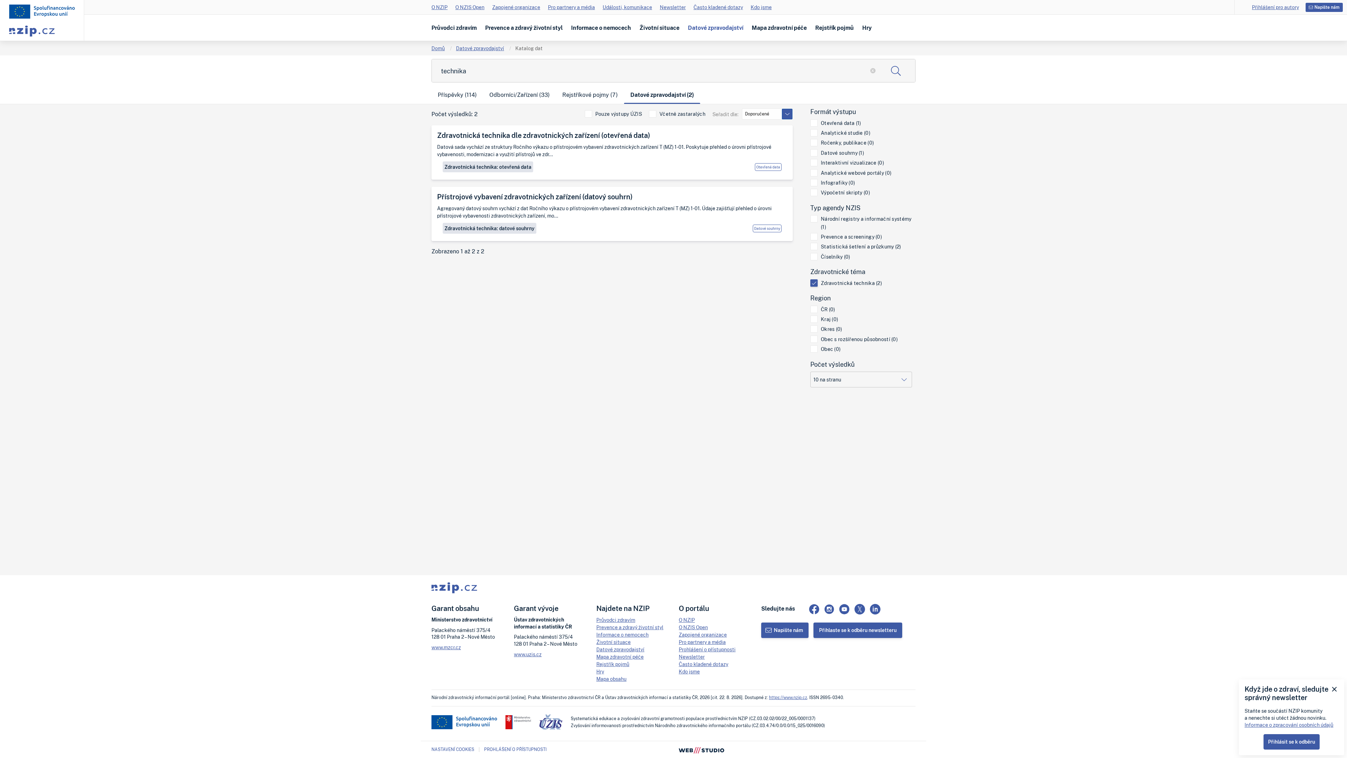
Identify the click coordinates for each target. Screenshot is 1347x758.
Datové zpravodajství (715, 27)
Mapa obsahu (611, 679)
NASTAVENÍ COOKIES (452, 749)
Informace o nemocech (601, 27)
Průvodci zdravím (454, 27)
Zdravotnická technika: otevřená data (487, 167)
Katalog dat (529, 48)
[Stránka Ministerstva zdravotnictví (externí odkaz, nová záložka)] (518, 722)
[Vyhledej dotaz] (896, 70)
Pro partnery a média (571, 7)
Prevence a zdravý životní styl (524, 27)
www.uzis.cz (528, 654)
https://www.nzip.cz (788, 697)
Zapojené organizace (516, 7)
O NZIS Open (469, 7)
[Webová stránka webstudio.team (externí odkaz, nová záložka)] (701, 749)
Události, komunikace (627, 7)
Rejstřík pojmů (834, 27)
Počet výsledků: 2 (454, 114)
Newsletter (673, 7)
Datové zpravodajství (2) (662, 94)
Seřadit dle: (725, 114)
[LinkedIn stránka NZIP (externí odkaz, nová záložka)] (875, 609)
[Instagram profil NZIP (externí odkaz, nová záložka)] (829, 609)
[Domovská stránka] (42, 12)
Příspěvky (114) (457, 94)
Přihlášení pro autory (1275, 7)
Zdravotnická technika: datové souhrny (489, 228)
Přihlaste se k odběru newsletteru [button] (858, 630)
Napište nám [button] (1327, 7)
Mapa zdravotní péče (779, 27)
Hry (867, 27)
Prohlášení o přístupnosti (707, 649)
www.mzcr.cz (446, 647)
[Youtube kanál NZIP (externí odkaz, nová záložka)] (844, 609)
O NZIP (439, 7)
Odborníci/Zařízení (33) (519, 94)
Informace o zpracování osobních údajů (1289, 725)
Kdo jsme (761, 7)
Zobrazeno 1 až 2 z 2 (457, 251)
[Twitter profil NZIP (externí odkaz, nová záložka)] (860, 609)
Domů (438, 48)
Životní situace (659, 27)
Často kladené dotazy (718, 7)
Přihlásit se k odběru (1291, 742)
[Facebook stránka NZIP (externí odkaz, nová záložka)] (814, 609)
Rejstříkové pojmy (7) (590, 94)
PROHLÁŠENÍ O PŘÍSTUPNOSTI (515, 749)
